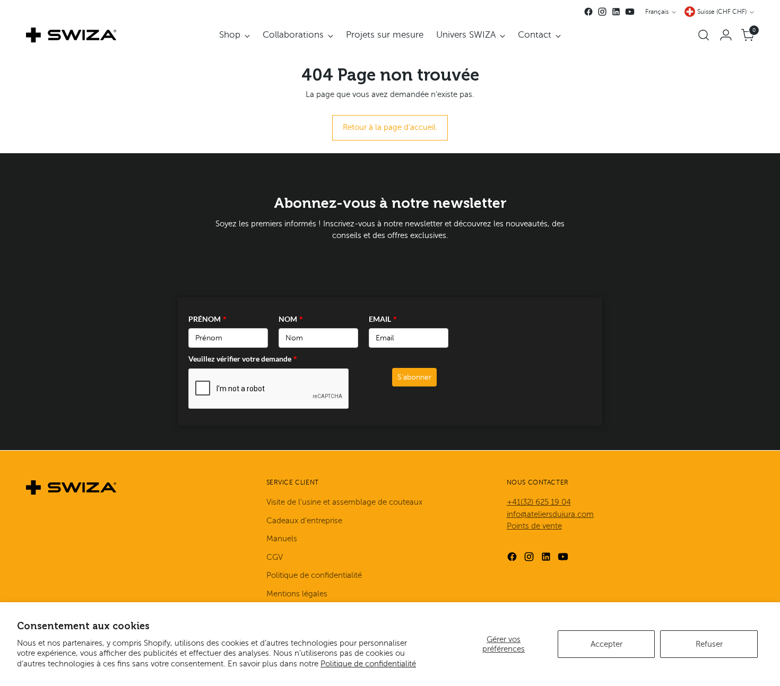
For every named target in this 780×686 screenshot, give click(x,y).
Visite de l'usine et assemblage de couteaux (344, 502)
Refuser (709, 644)
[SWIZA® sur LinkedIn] (616, 11)
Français (657, 11)
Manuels (281, 538)
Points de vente (534, 526)
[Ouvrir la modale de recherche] (703, 35)
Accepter (606, 644)
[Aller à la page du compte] (725, 35)
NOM (291, 318)
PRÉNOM (207, 318)
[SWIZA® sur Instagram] (602, 11)
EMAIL (383, 318)
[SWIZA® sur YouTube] (630, 11)
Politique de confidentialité (368, 663)
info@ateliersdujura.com (550, 514)
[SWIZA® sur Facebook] (588, 11)
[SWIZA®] (71, 35)
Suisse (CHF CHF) (722, 11)
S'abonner (414, 377)
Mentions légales (296, 594)
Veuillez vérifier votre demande (242, 358)
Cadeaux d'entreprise (304, 520)
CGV (274, 557)
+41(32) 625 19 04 (539, 502)
